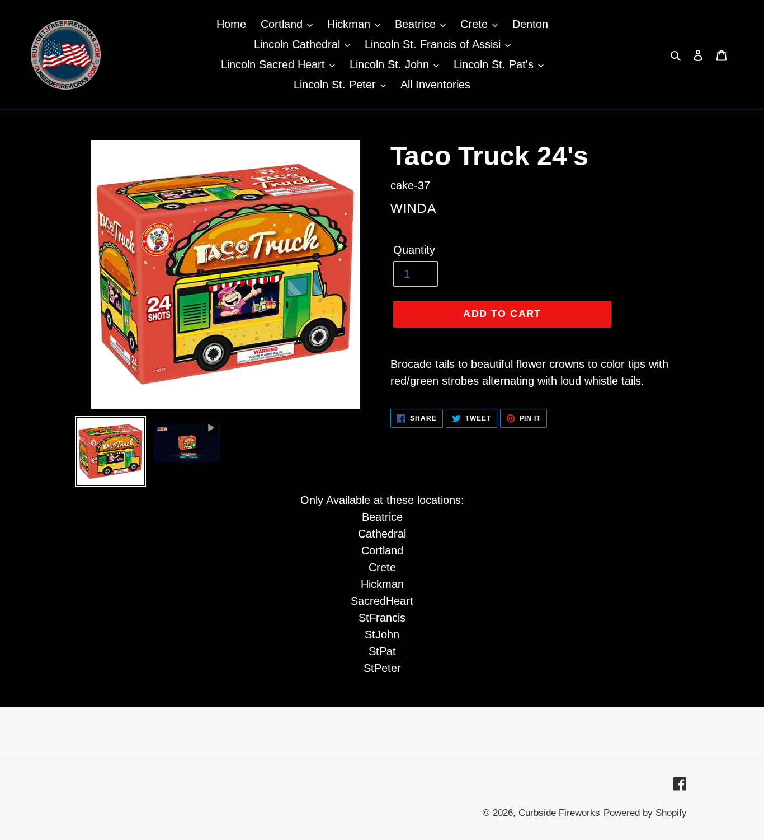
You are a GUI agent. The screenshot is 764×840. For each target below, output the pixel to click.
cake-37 (410, 185)
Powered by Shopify (645, 813)
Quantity (414, 250)
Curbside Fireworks (559, 813)
